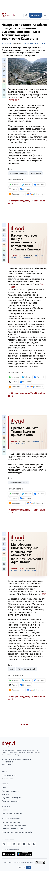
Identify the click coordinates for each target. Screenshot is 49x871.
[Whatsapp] (4, 844)
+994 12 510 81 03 (8, 762)
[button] (4, 61)
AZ (24, 867)
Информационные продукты (12, 813)
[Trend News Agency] (8, 744)
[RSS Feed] (34, 844)
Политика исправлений (10, 801)
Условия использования (11, 822)
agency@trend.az (7, 764)
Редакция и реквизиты (10, 791)
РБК (44, 594)
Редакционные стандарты (11, 798)
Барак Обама (36, 173)
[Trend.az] (8, 15)
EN (20, 867)
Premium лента (7, 779)
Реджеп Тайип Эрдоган (18, 482)
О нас (4, 788)
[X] (14, 844)
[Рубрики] (45, 15)
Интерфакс (14, 100)
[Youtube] (19, 844)
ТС (19, 669)
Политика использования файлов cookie (17, 832)
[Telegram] (24, 844)
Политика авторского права (12, 829)
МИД (11, 669)
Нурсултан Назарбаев (18, 173)
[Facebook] (9, 844)
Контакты (5, 794)
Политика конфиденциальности (14, 825)
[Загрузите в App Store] (8, 854)
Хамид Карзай (29, 669)
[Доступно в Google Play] (24, 854)
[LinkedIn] (29, 844)
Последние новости (9, 775)
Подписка (5, 810)
